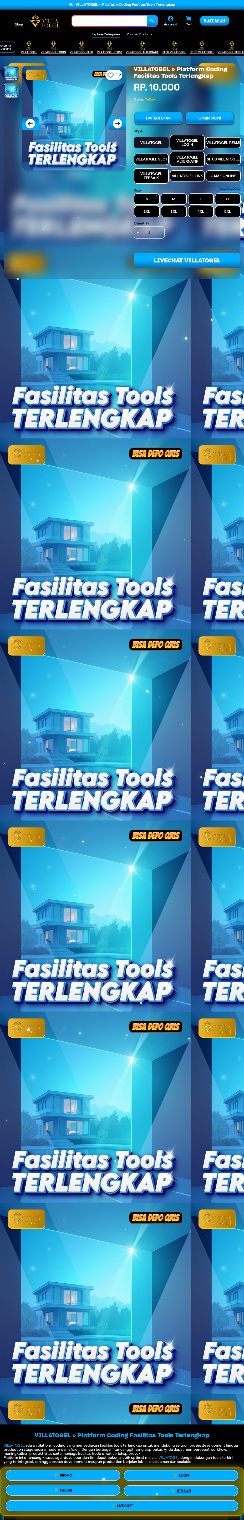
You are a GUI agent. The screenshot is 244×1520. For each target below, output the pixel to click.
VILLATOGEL (14, 1445)
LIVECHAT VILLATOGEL (187, 260)
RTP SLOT (184, 1491)
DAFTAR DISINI (158, 118)
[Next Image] (117, 123)
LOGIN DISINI (209, 118)
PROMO (66, 1475)
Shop (19, 24)
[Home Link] (45, 20)
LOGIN (184, 1476)
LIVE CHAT (125, 1506)
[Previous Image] (30, 123)
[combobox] (109, 21)
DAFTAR (66, 1491)
